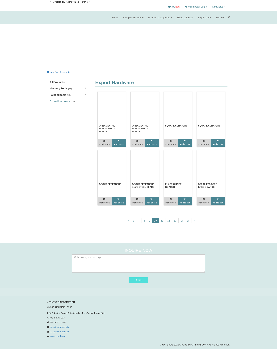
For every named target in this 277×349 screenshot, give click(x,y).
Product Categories (159, 17)
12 (168, 220)
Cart (175, 6)
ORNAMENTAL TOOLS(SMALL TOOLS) (107, 128)
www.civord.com (57, 336)
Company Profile (132, 17)
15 (188, 220)
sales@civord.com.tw (60, 326)
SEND (139, 280)
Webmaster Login (197, 6)
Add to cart (119, 144)
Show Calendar (185, 17)
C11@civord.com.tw (59, 331)
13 (175, 220)
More (219, 17)
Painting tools (60, 95)
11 (162, 220)
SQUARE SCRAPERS (176, 125)
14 (181, 220)
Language (217, 6)
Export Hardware (62, 101)
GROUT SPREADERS (110, 184)
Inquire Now (204, 17)
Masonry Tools (61, 88)
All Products (63, 72)
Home (115, 17)
